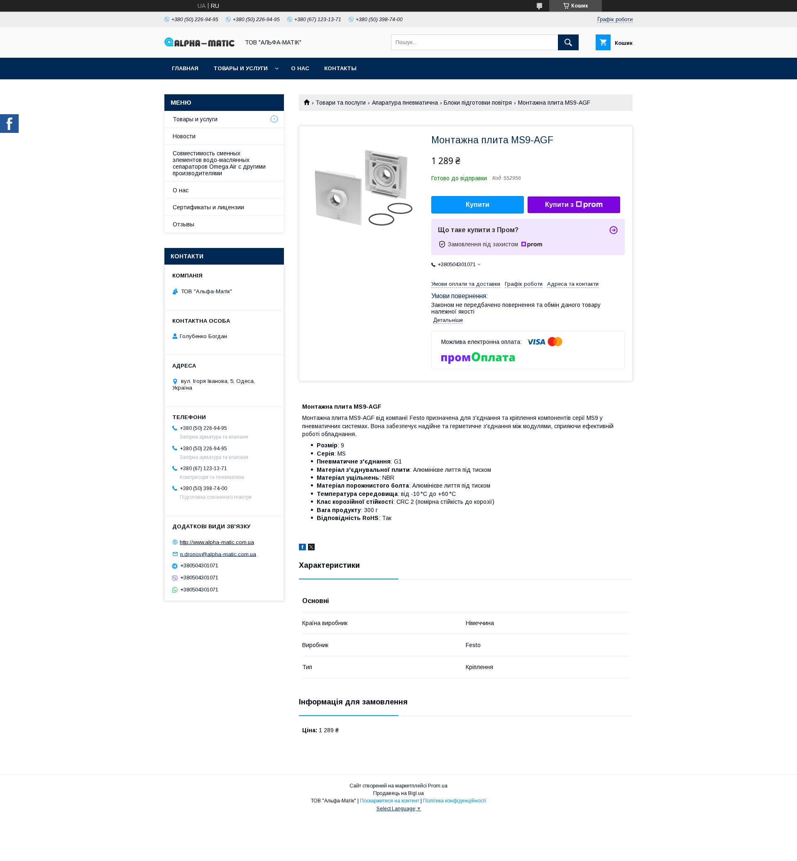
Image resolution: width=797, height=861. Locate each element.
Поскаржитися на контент (389, 801)
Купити (477, 204)
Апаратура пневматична (405, 102)
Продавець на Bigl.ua (398, 793)
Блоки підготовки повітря (478, 102)
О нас (300, 68)
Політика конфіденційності (454, 801)
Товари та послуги (340, 102)
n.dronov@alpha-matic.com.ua (218, 554)
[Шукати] (568, 42)
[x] (311, 548)
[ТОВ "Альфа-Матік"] (199, 44)
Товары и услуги (240, 68)
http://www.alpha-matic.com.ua (217, 542)
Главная (185, 68)
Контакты (340, 68)
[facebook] (302, 548)
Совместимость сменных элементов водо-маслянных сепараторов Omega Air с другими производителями (219, 163)
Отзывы (183, 224)
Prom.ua (437, 786)
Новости (184, 136)
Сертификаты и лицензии (208, 207)
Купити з (559, 204)
